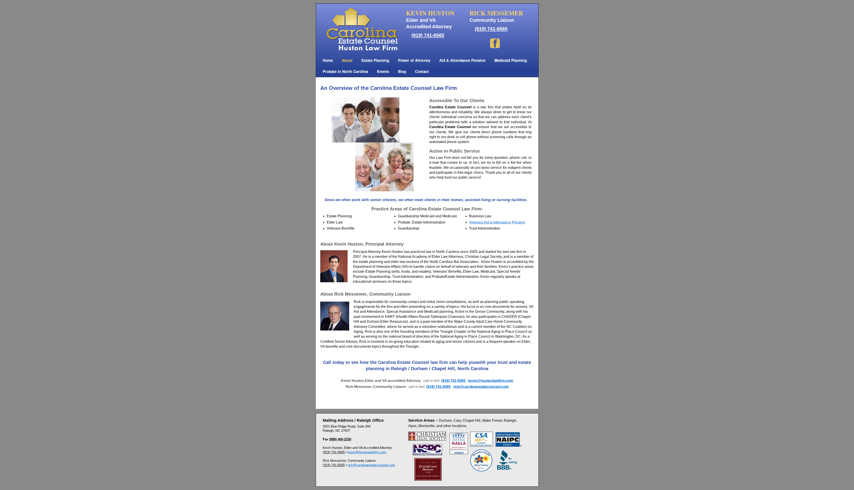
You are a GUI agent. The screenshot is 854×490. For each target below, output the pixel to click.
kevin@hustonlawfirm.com (490, 381)
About (347, 60)
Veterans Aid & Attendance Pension (497, 222)
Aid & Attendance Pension (462, 60)
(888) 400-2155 (340, 439)
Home (328, 60)
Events (383, 71)
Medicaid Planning (510, 60)
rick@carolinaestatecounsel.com (481, 387)
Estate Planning (375, 60)
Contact (422, 71)
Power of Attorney (414, 60)
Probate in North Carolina (345, 71)
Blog (402, 71)
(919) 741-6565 (427, 35)
